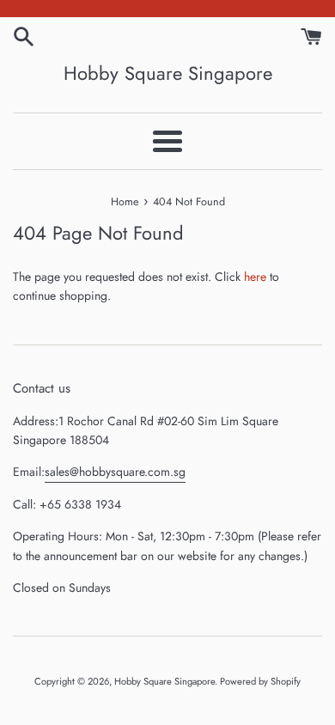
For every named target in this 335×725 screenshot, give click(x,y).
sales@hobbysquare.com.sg (115, 471)
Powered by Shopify (260, 681)
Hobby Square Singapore (168, 73)
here (255, 276)
